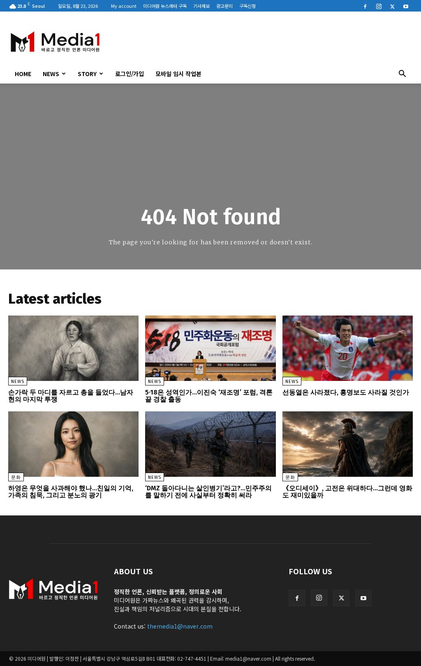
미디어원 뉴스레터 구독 (165, 5)
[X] (392, 6)
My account (123, 5)
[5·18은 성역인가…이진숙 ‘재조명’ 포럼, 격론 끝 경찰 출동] (210, 348)
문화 (16, 477)
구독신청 (247, 5)
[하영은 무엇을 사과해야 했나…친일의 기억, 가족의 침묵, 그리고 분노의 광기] (73, 444)
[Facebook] (365, 6)
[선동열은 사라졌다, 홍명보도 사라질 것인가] (347, 348)
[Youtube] (406, 6)
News (51, 74)
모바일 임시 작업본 (178, 74)
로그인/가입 (129, 74)
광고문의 (224, 5)
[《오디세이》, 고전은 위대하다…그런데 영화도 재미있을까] (347, 444)
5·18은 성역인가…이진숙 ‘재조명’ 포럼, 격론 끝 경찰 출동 (209, 396)
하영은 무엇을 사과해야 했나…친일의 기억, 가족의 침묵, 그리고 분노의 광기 (70, 491)
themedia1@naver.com (180, 626)
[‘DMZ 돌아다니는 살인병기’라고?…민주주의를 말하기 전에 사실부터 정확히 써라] (210, 444)
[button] (402, 74)
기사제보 (201, 5)
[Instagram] (378, 6)
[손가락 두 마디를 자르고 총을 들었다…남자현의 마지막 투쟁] (73, 348)
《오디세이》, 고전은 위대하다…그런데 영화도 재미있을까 (347, 491)
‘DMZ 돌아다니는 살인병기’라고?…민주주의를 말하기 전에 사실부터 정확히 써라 (208, 491)
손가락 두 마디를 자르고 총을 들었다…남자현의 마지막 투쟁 (70, 396)
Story (87, 74)
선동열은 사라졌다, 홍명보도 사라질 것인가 (345, 392)
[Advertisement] (262, 41)
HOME (23, 74)
